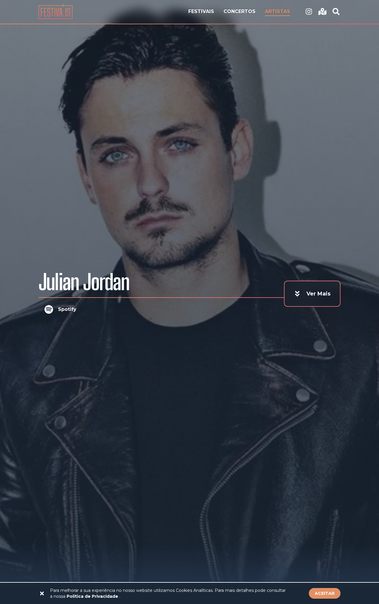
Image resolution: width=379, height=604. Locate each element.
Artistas (277, 11)
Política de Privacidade (93, 596)
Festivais (201, 11)
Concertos (240, 11)
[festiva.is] (308, 12)
